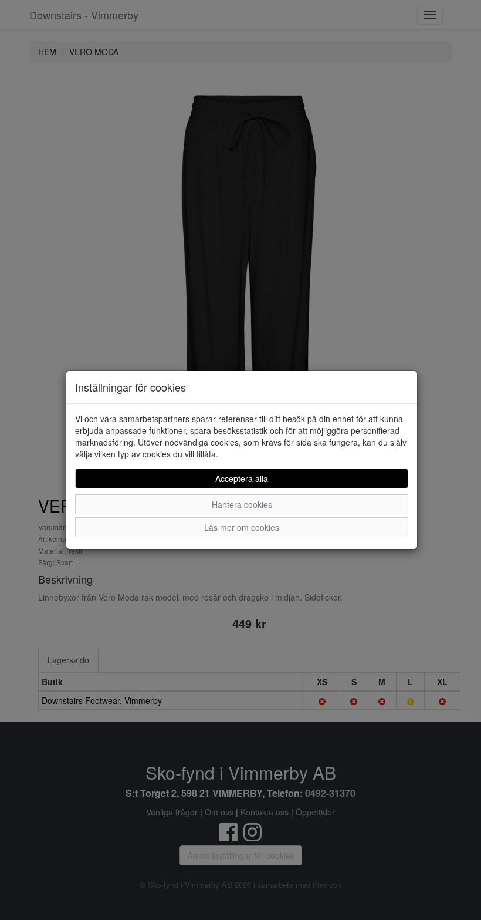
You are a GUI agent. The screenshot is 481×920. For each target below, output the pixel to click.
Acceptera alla (241, 478)
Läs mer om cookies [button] (241, 527)
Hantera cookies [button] (242, 504)
